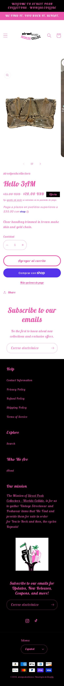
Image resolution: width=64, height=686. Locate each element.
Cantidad (8, 236)
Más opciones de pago (32, 282)
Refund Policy (16, 398)
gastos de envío (14, 200)
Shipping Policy (17, 407)
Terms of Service (17, 417)
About (10, 470)
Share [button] (11, 292)
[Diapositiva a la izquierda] (23, 164)
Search (11, 443)
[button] (5, 35)
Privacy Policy (16, 389)
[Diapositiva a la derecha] (40, 164)
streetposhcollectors (26, 677)
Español (30, 649)
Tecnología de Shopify (44, 677)
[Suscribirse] (52, 348)
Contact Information (19, 380)
